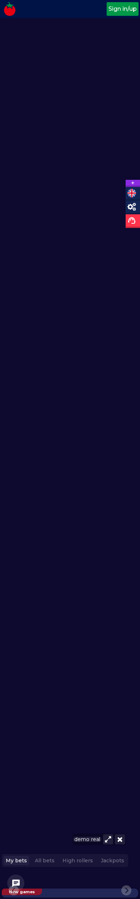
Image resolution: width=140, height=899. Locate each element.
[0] (15, 883)
